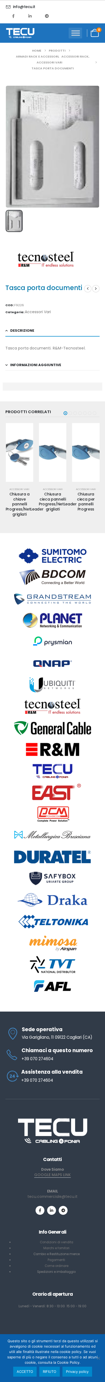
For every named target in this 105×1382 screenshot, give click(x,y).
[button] (65, 413)
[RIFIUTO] (98, 1358)
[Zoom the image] (52, 1120)
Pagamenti (56, 1260)
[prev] (88, 288)
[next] (96, 288)
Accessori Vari (38, 312)
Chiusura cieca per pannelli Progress (86, 501)
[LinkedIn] (30, 16)
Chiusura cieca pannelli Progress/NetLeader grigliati (58, 501)
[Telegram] (47, 16)
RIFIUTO (49, 1371)
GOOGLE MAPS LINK (52, 1174)
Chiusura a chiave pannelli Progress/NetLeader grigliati (25, 504)
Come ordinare (56, 1266)
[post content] (19, 452)
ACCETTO (25, 1371)
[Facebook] (13, 16)
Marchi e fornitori (56, 1248)
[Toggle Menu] (75, 32)
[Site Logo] (20, 33)
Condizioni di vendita (56, 1242)
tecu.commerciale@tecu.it (52, 1196)
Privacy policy (77, 1371)
